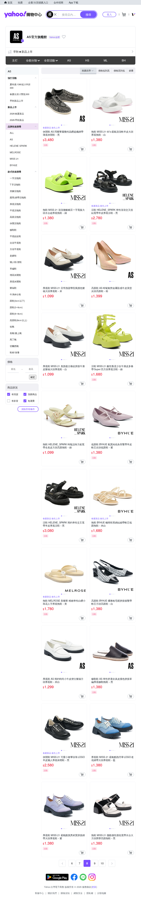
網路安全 (78, 893)
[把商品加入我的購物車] (82, 149)
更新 (94, 886)
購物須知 (65, 893)
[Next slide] (84, 101)
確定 (32, 377)
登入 (109, 14)
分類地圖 (101, 893)
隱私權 (89, 893)
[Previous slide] (43, 101)
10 (102, 863)
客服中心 (39, 893)
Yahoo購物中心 (23, 14)
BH (124, 60)
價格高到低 (119, 70)
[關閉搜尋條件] (55, 14)
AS (69, 60)
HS (87, 60)
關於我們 (52, 893)
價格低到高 (104, 70)
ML (105, 60)
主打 (15, 60)
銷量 (131, 70)
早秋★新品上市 (22, 52)
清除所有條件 (28, 409)
